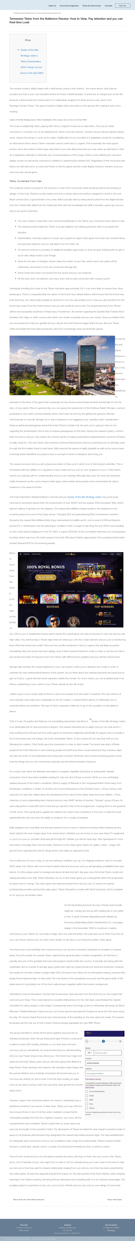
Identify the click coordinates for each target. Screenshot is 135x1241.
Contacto (67, 1225)
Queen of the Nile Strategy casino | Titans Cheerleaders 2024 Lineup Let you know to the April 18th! (32, 61)
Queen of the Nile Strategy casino (85, 497)
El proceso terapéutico (69, 5)
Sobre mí (52, 5)
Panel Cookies (51, 1239)
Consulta (108, 5)
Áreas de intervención (91, 5)
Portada (11, 13)
